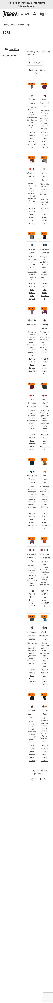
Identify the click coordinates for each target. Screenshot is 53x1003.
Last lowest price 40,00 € (45, 369)
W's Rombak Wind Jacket (44, 556)
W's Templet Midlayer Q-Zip (32, 557)
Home (5, 25)
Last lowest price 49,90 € (44, 445)
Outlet (12, 25)
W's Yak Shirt (32, 251)
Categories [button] (11, 56)
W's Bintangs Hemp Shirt (32, 403)
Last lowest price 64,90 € (32, 601)
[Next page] (45, 779)
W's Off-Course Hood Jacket (44, 635)
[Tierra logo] (10, 14)
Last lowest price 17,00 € (32, 142)
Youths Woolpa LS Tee (44, 103)
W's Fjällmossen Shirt (45, 479)
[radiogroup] (32, 95)
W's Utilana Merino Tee (44, 251)
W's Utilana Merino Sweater (32, 479)
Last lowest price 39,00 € (32, 294)
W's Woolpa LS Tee (44, 326)
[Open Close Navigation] (47, 13)
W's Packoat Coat (44, 712)
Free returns (39, 2)
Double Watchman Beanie (44, 176)
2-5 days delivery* (26, 6)
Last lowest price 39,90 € (44, 294)
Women (21, 25)
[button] (41, 14)
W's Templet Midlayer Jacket (32, 635)
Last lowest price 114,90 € (32, 756)
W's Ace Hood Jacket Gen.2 (32, 714)
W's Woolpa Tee (32, 326)
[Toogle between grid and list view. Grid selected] (46, 52)
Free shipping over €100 (18, 2)
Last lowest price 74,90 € (44, 601)
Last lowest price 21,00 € (44, 219)
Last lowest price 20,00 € (45, 142)
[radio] (32, 95)
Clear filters (14, 49)
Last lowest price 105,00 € (44, 680)
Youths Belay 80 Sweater (44, 403)
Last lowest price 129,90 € (44, 756)
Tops (28, 25)
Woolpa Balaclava (32, 101)
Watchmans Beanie (32, 175)
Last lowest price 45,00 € (32, 445)
